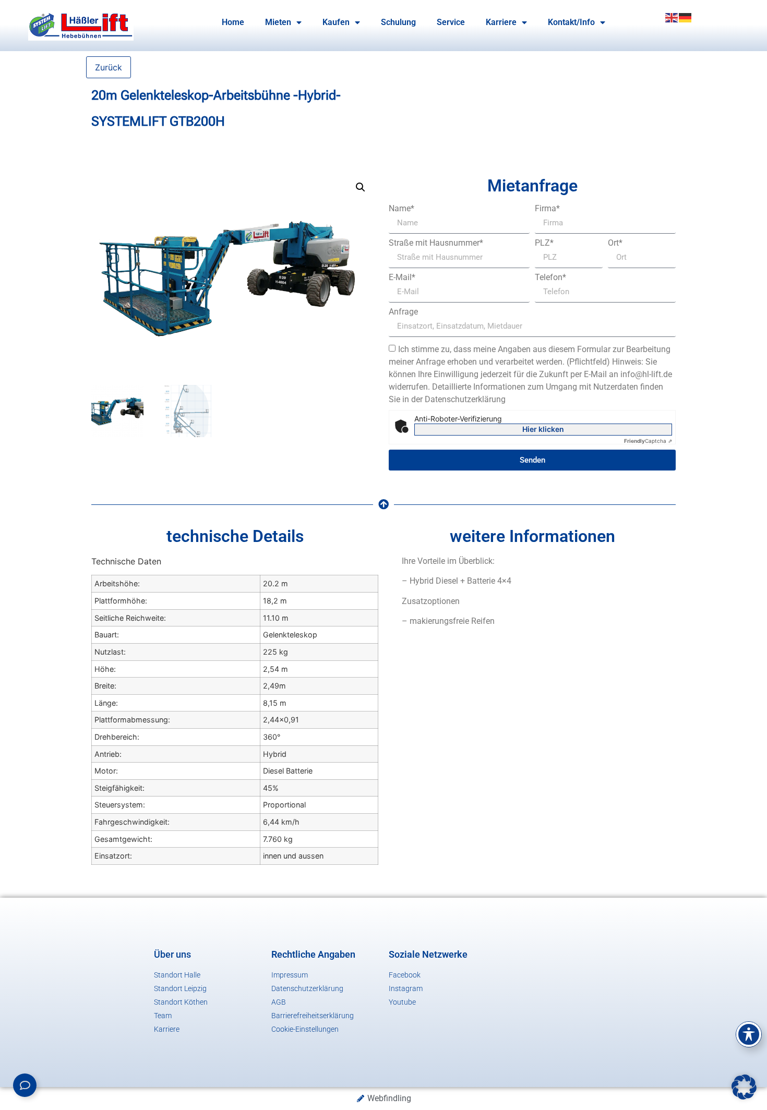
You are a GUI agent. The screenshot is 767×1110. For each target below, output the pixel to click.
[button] (360, 187)
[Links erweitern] (25, 1085)
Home (233, 22)
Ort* (615, 243)
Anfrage (403, 312)
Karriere (501, 22)
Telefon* (550, 277)
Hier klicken (543, 429)
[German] (685, 16)
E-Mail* (402, 277)
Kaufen (336, 22)
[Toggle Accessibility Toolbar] (748, 1034)
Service (451, 22)
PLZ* (544, 243)
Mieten (278, 22)
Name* (401, 208)
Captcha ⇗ (648, 441)
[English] (672, 16)
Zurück (108, 67)
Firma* (547, 208)
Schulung (398, 22)
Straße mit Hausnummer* (436, 243)
